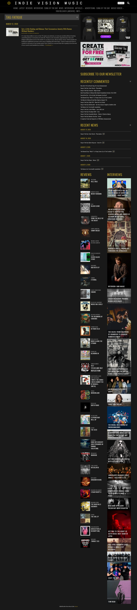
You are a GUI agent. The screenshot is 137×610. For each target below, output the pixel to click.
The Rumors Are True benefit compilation (90, 107)
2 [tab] (84, 66)
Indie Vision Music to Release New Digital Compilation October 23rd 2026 (98, 93)
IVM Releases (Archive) (65, 11)
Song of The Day (103, 8)
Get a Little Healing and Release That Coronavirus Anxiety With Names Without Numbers (47, 29)
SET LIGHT (121, 3)
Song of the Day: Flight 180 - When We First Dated (93, 102)
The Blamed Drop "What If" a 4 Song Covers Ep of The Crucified (96, 97)
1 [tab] (82, 66)
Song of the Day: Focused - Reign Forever (90, 90)
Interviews (38, 8)
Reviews (29, 8)
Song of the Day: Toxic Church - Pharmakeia (91, 88)
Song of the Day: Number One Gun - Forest (91, 116)
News (61, 8)
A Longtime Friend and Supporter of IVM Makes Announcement (96, 119)
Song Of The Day (51, 8)
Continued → (49, 45)
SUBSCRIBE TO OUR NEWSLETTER (101, 73)
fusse (76, 606)
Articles (79, 8)
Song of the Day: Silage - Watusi (88, 160)
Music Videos (117, 8)
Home (15, 8)
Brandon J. (25, 33)
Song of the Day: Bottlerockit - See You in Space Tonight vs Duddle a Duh (98, 105)
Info (78, 11)
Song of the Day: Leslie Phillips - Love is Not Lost (92, 109)
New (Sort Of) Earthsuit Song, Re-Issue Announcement (94, 86)
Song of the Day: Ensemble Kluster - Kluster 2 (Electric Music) (96, 114)
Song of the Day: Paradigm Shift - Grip (90, 112)
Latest (22, 8)
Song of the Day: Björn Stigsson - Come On (91, 143)
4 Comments (36, 33)
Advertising (90, 8)
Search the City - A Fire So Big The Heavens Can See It (94, 95)
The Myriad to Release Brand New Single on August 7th (94, 100)
